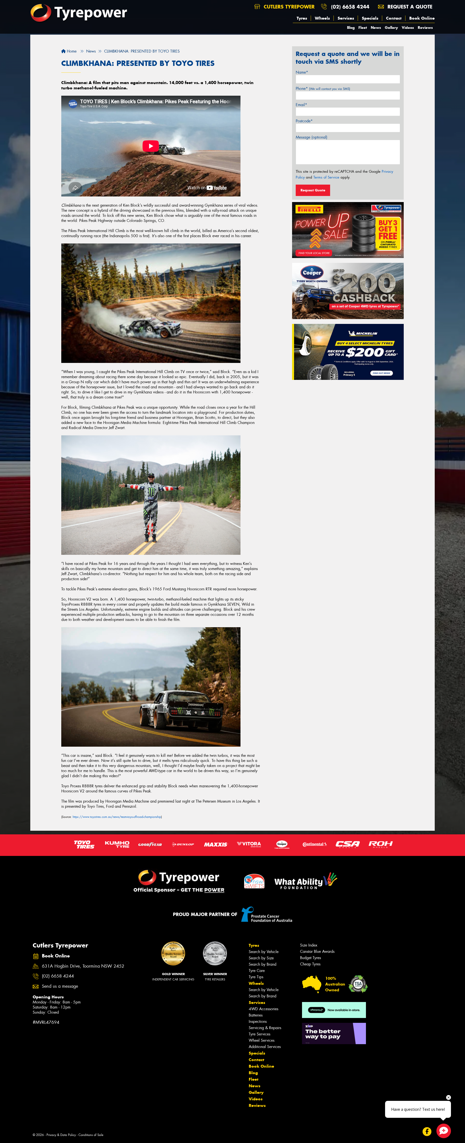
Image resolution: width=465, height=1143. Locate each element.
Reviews (425, 27)
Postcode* (304, 121)
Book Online (422, 18)
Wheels (322, 18)
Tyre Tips (256, 976)
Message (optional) (311, 137)
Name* (302, 72)
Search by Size (261, 958)
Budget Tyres (310, 957)
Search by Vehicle (264, 951)
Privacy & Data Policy (61, 1135)
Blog (351, 27)
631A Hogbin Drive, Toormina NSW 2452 (83, 966)
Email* (301, 104)
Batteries (256, 1015)
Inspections (258, 1021)
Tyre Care (257, 970)
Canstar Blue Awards (317, 951)
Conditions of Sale (90, 1135)
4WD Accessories (263, 1008)
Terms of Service (326, 177)
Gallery (391, 27)
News (376, 27)
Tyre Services (259, 1034)
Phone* (323, 88)
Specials (370, 18)
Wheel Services (261, 1040)
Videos (408, 27)
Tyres (302, 18)
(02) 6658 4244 (350, 7)
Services (346, 18)
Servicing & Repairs (265, 1027)
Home (71, 51)
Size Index (308, 945)
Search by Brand (262, 964)
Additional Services (265, 1046)
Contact (394, 18)
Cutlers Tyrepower (288, 7)
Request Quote (313, 190)
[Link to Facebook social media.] (427, 1131)
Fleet (362, 27)
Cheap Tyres (310, 964)
